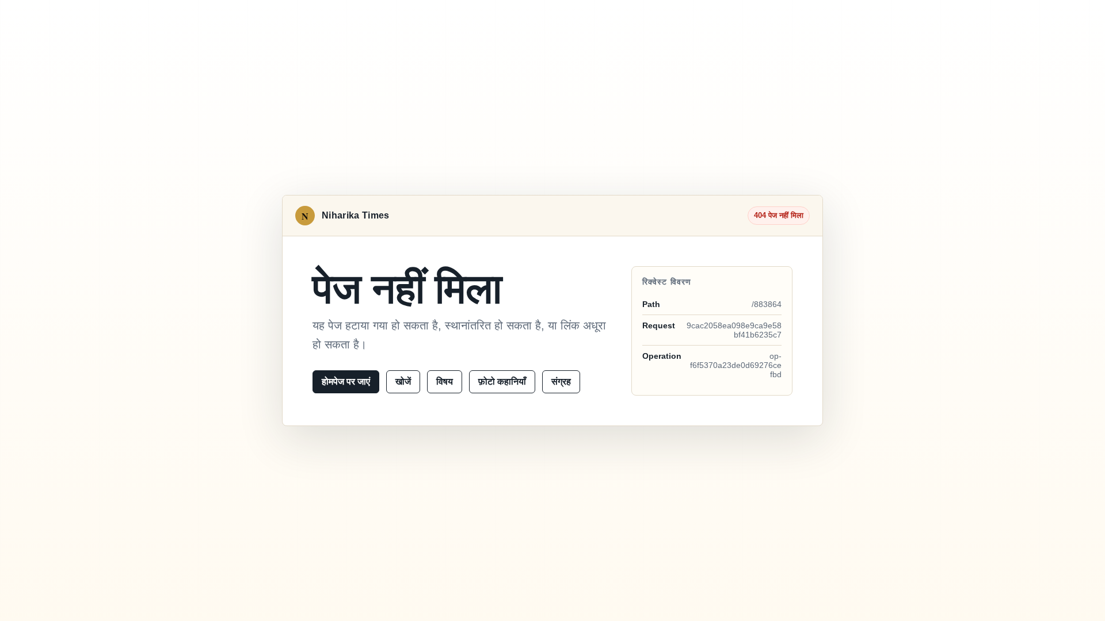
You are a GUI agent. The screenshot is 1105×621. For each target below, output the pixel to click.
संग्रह (561, 381)
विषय (444, 381)
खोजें (403, 381)
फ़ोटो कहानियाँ (502, 381)
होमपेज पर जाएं (346, 381)
